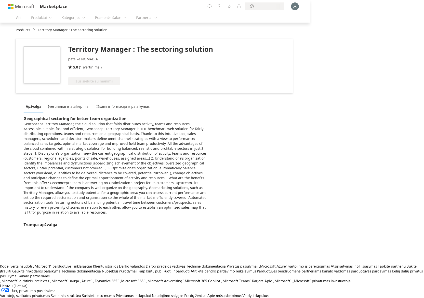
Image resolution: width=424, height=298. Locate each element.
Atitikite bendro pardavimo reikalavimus (223, 271)
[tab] (35, 106)
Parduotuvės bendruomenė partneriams (289, 271)
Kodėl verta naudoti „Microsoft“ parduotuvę (35, 266)
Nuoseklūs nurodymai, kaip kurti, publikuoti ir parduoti (146, 271)
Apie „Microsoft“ (278, 280)
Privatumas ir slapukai (133, 295)
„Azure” (86, 280)
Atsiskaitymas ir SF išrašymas (354, 266)
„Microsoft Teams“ (236, 280)
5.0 (75, 67)
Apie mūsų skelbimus (224, 295)
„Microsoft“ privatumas (311, 280)
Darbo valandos (132, 266)
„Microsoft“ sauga (64, 280)
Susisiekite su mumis (98, 295)
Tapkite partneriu (392, 266)
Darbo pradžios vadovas (165, 266)
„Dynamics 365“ (106, 280)
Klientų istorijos (105, 266)
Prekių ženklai (195, 295)
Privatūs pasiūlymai (242, 266)
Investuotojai (341, 280)
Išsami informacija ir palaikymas (123, 106)
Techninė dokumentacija (206, 266)
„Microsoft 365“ (132, 280)
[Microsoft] (21, 6)
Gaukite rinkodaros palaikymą (36, 271)
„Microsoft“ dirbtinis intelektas (24, 280)
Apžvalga (33, 106)
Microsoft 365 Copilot (202, 280)
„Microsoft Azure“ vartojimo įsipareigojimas (295, 266)
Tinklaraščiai (82, 266)
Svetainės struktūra (66, 295)
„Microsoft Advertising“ (165, 280)
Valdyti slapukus (255, 295)
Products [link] (23, 29)
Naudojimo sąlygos (167, 295)
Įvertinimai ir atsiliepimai (69, 106)
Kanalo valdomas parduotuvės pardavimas (356, 271)
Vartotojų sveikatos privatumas (25, 295)
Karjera (258, 280)
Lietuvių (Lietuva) (13, 285)
